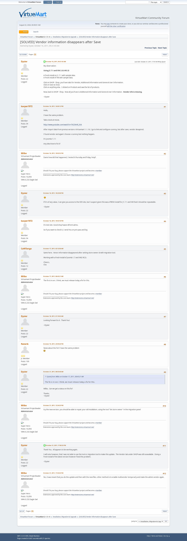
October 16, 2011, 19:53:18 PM (53, 221)
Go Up (22, 511)
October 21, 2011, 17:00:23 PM (56, 445)
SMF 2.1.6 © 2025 (22, 536)
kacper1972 (26, 106)
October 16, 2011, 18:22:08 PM (53, 193)
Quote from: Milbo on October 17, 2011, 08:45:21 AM (65, 377)
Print (165, 55)
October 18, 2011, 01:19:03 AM (53, 316)
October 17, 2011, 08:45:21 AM (53, 276)
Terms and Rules (157, 536)
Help (148, 536)
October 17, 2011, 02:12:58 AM (53, 248)
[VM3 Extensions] (22, 183)
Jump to (134, 521)
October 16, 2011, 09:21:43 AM (56, 62)
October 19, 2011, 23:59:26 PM (53, 344)
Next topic (162, 48)
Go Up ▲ (167, 536)
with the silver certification (116, 26)
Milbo (24, 153)
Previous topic (151, 48)
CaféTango (26, 248)
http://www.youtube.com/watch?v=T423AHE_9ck (63, 124)
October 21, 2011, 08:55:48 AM (53, 372)
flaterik (24, 344)
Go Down (23, 55)
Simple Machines (34, 536)
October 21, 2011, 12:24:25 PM (53, 405)
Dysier (24, 61)
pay (108, 24)
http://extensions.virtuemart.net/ (82, 175)
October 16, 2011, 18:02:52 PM (53, 153)
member (99, 171)
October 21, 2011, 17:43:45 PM (53, 473)
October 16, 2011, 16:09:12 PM (53, 106)
